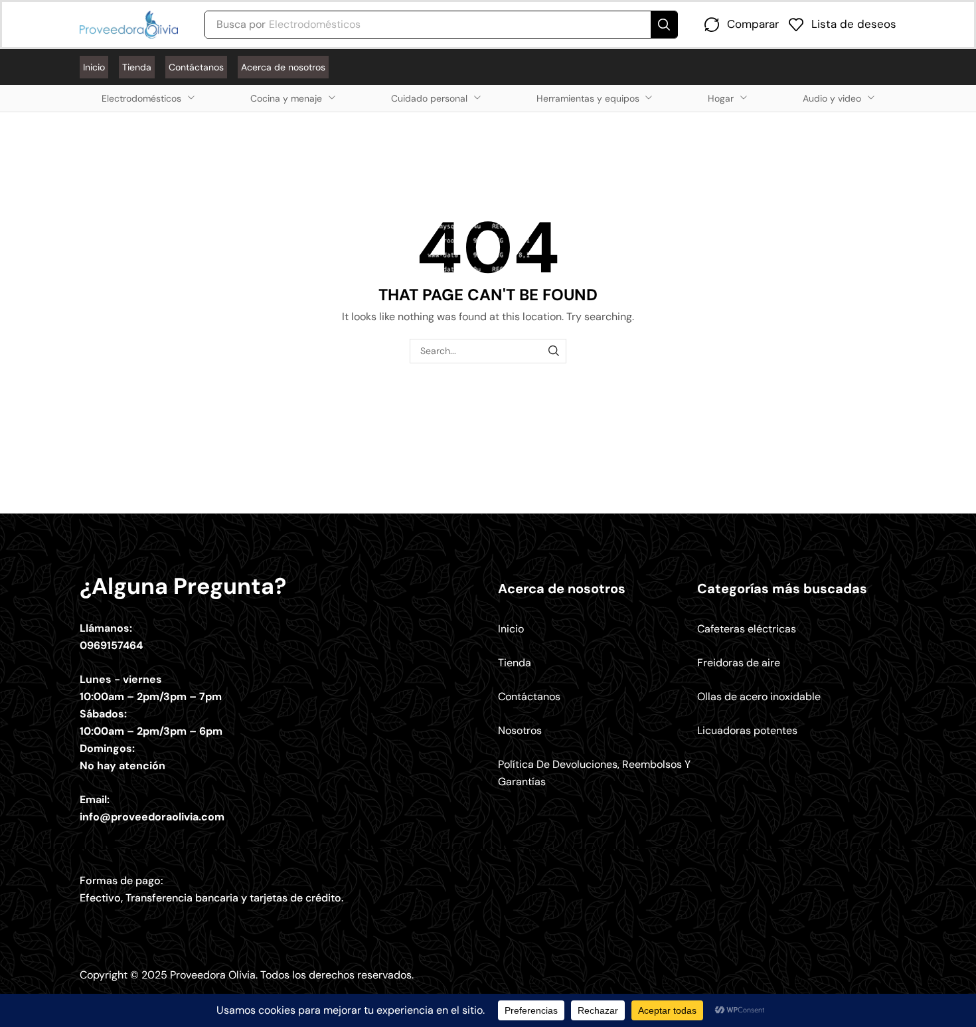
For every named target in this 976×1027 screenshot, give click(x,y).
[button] (741, 24)
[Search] (664, 24)
